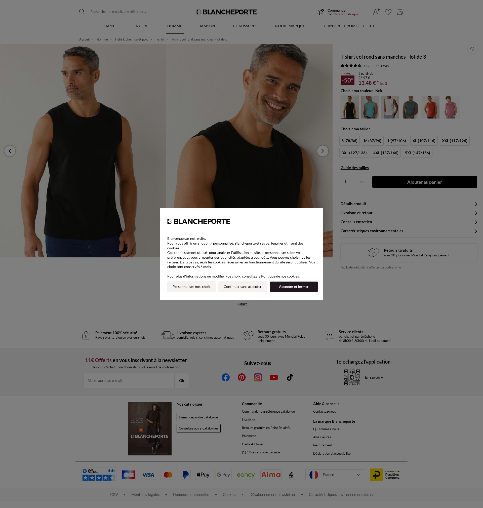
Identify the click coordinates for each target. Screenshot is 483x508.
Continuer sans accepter (243, 286)
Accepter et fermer (294, 286)
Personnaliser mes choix (192, 286)
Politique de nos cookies (280, 276)
